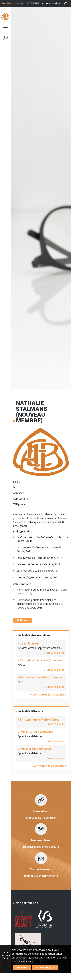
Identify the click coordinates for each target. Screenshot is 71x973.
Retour (24, 620)
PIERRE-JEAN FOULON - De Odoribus (46, 3)
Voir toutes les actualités (49, 694)
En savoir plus (45, 967)
